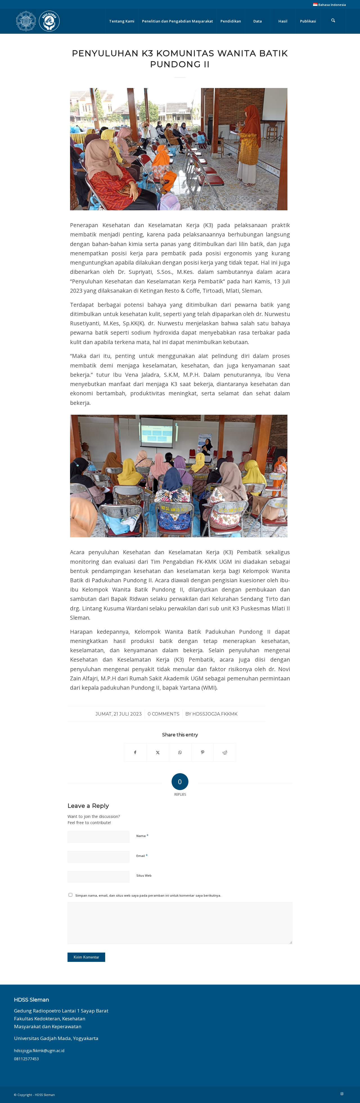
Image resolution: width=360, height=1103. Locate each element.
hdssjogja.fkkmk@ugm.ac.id (39, 1050)
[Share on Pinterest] (203, 752)
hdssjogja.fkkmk (214, 714)
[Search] (333, 21)
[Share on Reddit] (225, 752)
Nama (142, 835)
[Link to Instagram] (342, 1094)
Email (142, 855)
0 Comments (163, 714)
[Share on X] (158, 752)
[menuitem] (328, 4)
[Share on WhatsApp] (180, 752)
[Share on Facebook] (135, 752)
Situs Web (144, 875)
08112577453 (26, 1058)
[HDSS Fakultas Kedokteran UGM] (38, 21)
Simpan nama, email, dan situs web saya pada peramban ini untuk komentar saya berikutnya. (148, 895)
